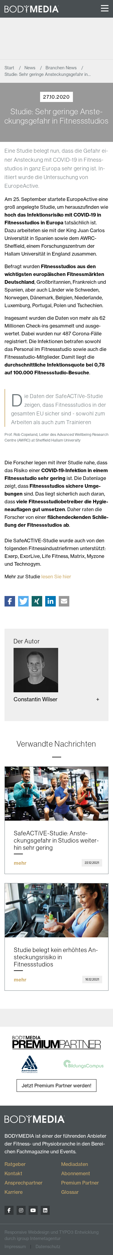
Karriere (14, 1192)
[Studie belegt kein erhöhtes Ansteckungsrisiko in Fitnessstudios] (56, 910)
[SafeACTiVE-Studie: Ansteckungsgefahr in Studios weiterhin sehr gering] (56, 794)
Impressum (15, 1246)
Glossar (70, 1192)
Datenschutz (48, 1246)
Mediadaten (74, 1164)
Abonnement (75, 1173)
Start (10, 67)
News (30, 67)
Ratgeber (15, 1164)
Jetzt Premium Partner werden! (56, 1086)
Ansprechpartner (23, 1183)
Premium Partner (80, 1183)
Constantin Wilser (36, 699)
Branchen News (62, 67)
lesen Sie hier (56, 577)
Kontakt (13, 1173)
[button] (10, 601)
